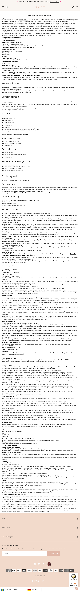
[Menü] (77, 574)
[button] (3, 7)
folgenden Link (36, 250)
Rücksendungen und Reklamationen (62, 229)
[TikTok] (43, 564)
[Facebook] (30, 564)
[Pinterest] (38, 564)
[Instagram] (34, 564)
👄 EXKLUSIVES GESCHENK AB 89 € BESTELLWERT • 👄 (39, 2)
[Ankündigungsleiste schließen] (78, 1)
